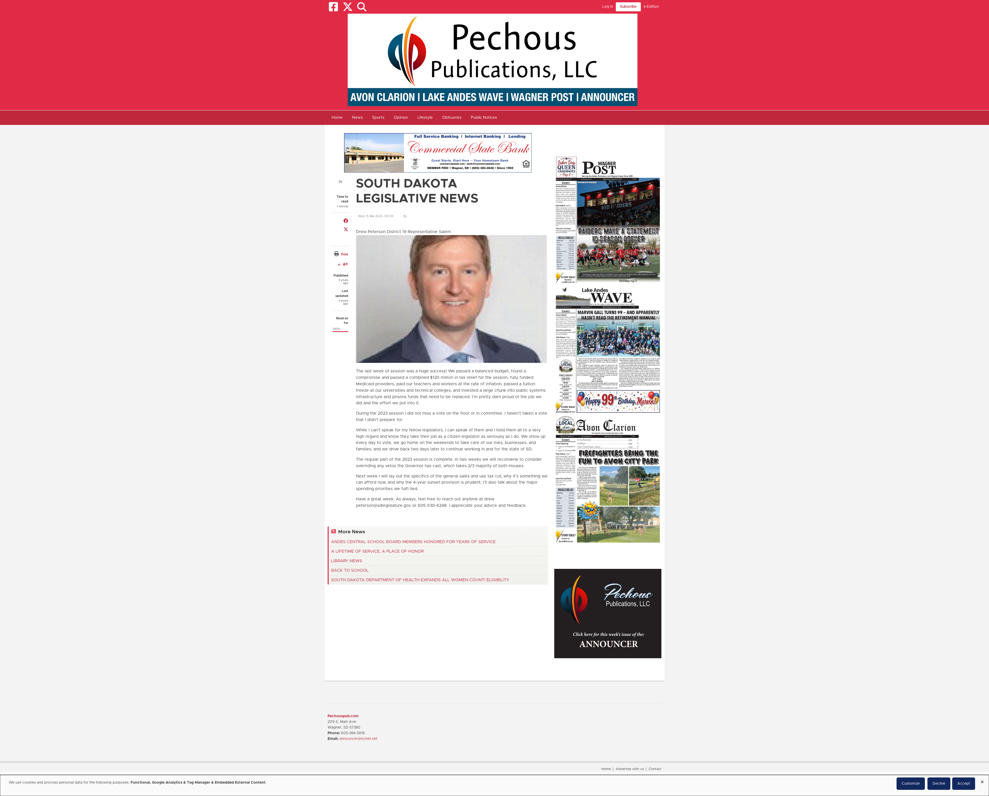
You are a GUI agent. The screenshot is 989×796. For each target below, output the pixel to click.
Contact (655, 769)
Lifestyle (425, 117)
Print (344, 254)
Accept (963, 783)
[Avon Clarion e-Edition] (607, 479)
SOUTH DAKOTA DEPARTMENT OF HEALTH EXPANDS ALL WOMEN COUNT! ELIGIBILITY (420, 580)
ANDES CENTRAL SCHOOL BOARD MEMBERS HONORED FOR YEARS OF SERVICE (413, 542)
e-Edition (651, 6)
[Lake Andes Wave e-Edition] (607, 349)
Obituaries (451, 117)
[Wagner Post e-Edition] (607, 219)
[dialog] (494, 785)
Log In (607, 6)
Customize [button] (911, 783)
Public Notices (484, 117)
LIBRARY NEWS (346, 561)
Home (337, 117)
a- (339, 264)
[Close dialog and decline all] (982, 780)
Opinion (401, 117)
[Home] (492, 60)
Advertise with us (630, 769)
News (357, 117)
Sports (378, 117)
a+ (345, 264)
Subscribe (628, 6)
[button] (362, 7)
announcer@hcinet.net (358, 739)
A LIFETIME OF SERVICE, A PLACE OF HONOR (377, 551)
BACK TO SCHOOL (350, 570)
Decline (939, 783)
